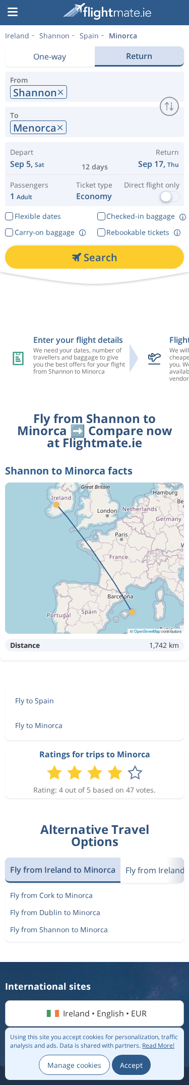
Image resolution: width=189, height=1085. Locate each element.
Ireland (17, 35)
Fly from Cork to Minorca (51, 895)
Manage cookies (74, 1065)
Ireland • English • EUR (105, 1013)
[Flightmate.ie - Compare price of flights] (107, 11)
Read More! (158, 1045)
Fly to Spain (34, 700)
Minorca (123, 35)
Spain (89, 35)
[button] (12, 12)
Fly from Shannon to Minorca (59, 929)
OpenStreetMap (147, 631)
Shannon (54, 35)
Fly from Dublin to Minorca (55, 912)
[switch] (169, 106)
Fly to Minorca (38, 725)
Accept (131, 1065)
